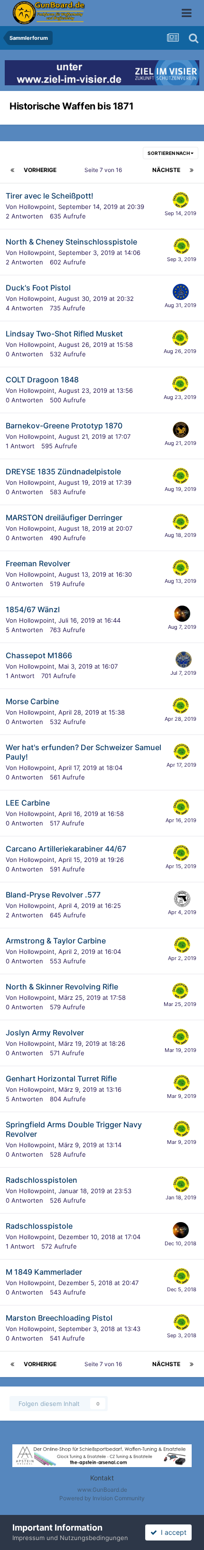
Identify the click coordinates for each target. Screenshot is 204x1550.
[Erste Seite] (12, 170)
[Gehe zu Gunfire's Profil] (182, 614)
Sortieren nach (169, 153)
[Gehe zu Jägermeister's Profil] (181, 430)
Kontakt (102, 1478)
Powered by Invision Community (102, 1498)
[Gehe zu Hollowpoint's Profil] (181, 200)
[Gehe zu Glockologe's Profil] (182, 899)
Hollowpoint (37, 206)
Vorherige (40, 169)
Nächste (166, 169)
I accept (171, 1532)
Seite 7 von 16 (104, 169)
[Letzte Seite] (191, 170)
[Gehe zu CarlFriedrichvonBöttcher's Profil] (184, 660)
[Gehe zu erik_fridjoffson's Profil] (181, 292)
